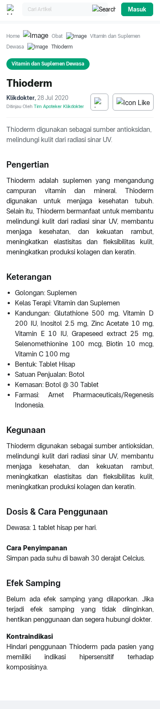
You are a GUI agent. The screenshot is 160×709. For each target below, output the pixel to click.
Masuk (137, 9)
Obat (57, 36)
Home (13, 36)
